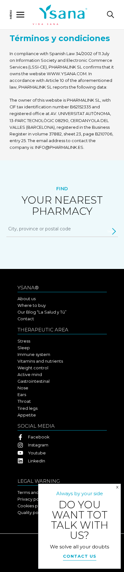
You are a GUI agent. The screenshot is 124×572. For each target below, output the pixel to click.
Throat (24, 401)
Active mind (29, 374)
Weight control (32, 368)
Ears (21, 394)
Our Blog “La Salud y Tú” (41, 312)
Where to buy (31, 305)
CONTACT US (79, 556)
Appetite (26, 415)
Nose (22, 388)
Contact (25, 318)
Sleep (23, 347)
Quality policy (31, 512)
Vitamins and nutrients (40, 361)
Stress (23, 341)
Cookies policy (32, 505)
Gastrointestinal (33, 381)
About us (26, 298)
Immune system (33, 354)
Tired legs (27, 408)
